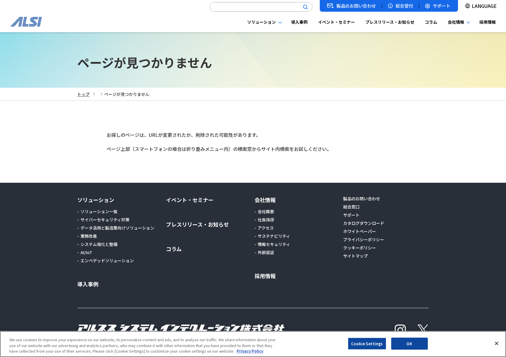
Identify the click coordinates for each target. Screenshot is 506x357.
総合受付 (404, 6)
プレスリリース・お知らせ (389, 22)
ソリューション (261, 22)
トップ (83, 94)
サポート (441, 6)
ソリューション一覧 (99, 211)
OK (409, 343)
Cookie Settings (367, 343)
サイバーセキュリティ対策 (105, 220)
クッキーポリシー (359, 248)
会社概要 (266, 211)
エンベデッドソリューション (107, 260)
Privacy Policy (250, 351)
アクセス (266, 228)
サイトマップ (355, 256)
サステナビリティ (274, 236)
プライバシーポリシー (363, 239)
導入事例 (299, 22)
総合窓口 (351, 207)
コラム (431, 22)
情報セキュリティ (274, 244)
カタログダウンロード (363, 223)
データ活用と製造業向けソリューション (117, 228)
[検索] (305, 7)
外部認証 (266, 252)
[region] (253, 344)
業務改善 (89, 236)
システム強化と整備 (99, 244)
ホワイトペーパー (359, 231)
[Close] (496, 343)
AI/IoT (86, 252)
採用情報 (487, 22)
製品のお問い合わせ (356, 6)
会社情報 (456, 22)
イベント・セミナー (336, 22)
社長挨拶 (266, 220)
